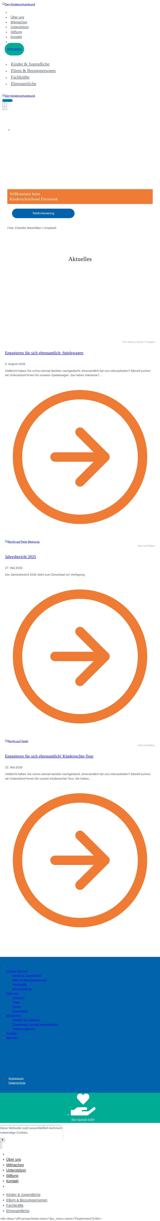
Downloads (20, 1181)
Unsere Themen (17, 1141)
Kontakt (16, 36)
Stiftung (16, 32)
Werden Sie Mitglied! (26, 1190)
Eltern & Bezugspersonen (33, 70)
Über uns (17, 17)
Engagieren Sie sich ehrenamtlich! (35, 1194)
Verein (16, 1176)
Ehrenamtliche (23, 83)
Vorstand (18, 1167)
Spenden (14, 49)
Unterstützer (20, 27)
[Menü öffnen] (4, 106)
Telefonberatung (43, 213)
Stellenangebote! (23, 1199)
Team (16, 1172)
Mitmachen (19, 22)
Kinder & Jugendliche (30, 64)
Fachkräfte (20, 77)
